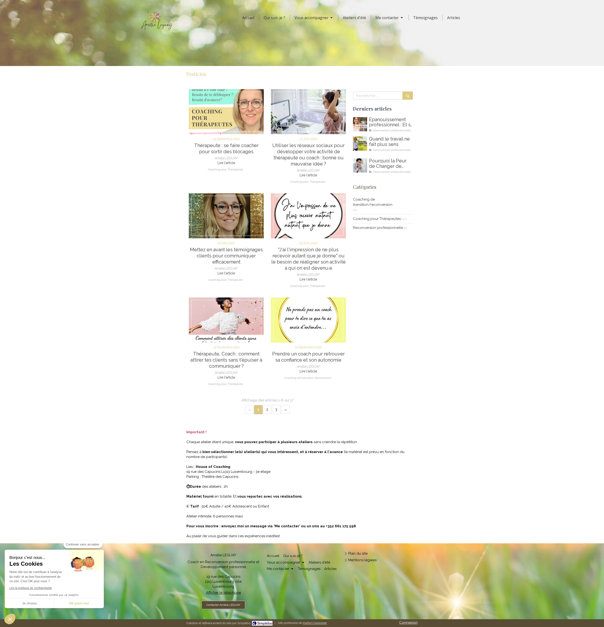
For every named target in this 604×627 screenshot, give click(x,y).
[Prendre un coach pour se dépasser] (308, 319)
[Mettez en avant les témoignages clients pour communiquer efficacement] (226, 215)
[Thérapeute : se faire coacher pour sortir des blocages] (226, 111)
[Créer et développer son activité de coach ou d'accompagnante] (226, 319)
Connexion (408, 622)
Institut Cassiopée (315, 623)
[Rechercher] (408, 95)
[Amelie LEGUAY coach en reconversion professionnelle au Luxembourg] (360, 143)
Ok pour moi (79, 603)
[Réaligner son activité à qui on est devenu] (308, 215)
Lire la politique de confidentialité (30, 588)
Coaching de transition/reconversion (372, 201)
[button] (10, 619)
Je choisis (29, 603)
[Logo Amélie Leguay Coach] (157, 31)
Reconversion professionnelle (378, 228)
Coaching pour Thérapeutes (377, 219)
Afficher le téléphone (223, 592)
